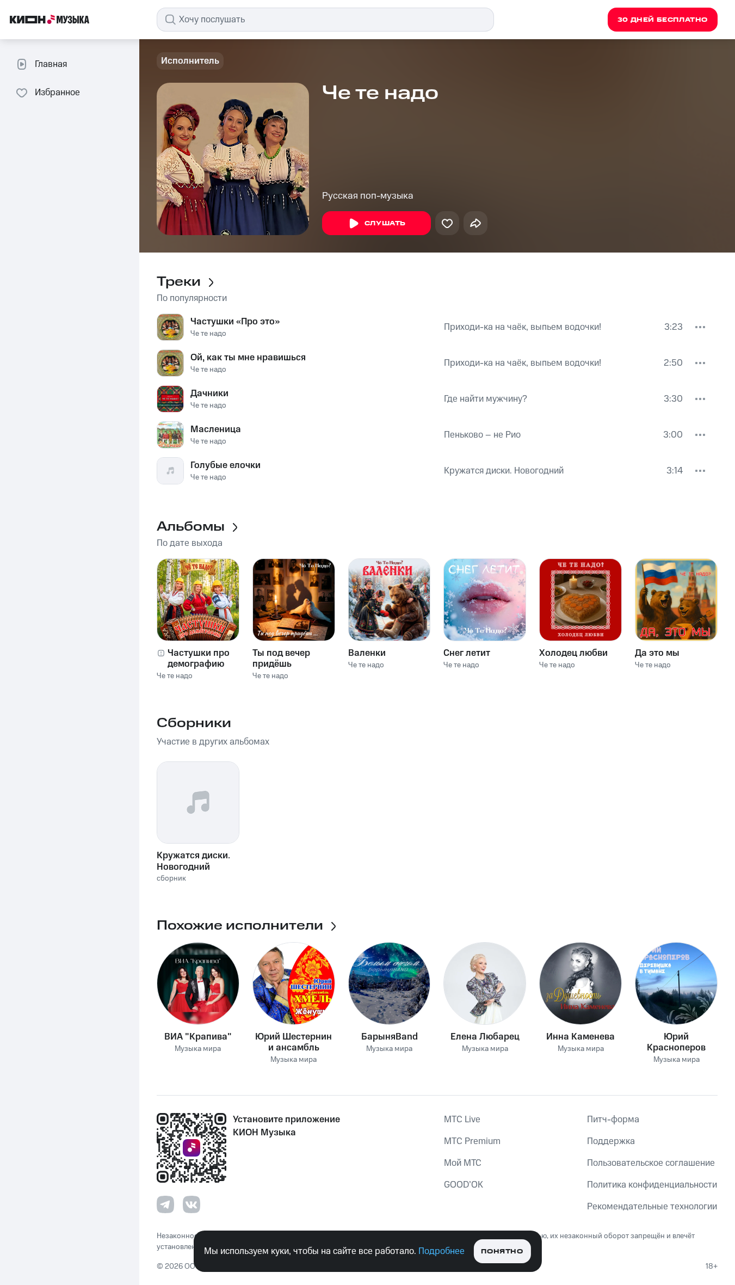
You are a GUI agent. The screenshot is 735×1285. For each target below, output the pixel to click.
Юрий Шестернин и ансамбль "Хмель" (293, 1042)
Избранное (57, 92)
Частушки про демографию (199, 658)
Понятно (502, 1251)
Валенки (367, 653)
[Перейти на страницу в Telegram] (165, 1204)
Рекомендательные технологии (652, 1206)
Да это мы (657, 653)
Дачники (209, 393)
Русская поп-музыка (367, 195)
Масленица (215, 429)
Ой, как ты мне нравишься (248, 357)
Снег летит (466, 653)
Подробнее (441, 1251)
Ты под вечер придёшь (281, 658)
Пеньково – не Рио (482, 434)
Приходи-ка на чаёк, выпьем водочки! (522, 327)
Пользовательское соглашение (651, 1163)
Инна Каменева (580, 1036)
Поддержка (611, 1141)
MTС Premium (472, 1141)
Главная (51, 64)
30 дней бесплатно (662, 19)
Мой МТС (462, 1163)
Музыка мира (198, 1049)
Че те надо (208, 333)
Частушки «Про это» (235, 321)
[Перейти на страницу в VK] (191, 1204)
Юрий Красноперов (676, 1042)
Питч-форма (613, 1119)
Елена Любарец (485, 1036)
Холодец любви (573, 653)
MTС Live (462, 1119)
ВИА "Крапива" (198, 1036)
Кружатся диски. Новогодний (504, 470)
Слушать (385, 223)
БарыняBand (389, 1036)
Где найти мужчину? (485, 398)
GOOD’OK (463, 1184)
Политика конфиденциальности (652, 1184)
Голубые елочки (225, 465)
